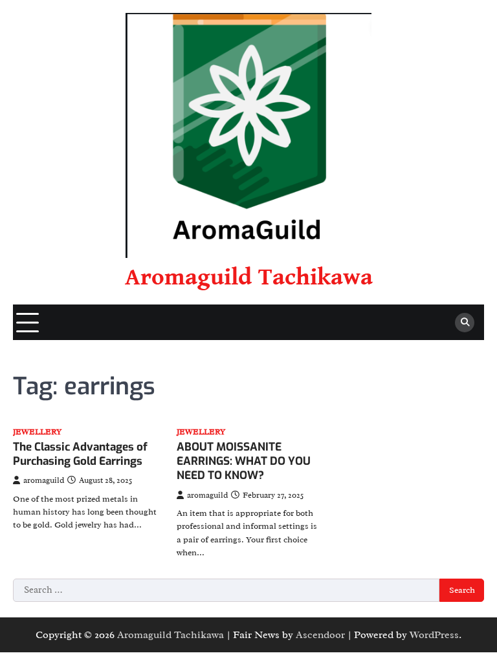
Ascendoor (320, 634)
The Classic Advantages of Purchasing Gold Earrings (80, 454)
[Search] (464, 322)
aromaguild (43, 480)
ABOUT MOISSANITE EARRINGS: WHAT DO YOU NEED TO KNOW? (244, 462)
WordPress (434, 634)
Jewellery (37, 432)
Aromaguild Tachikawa (249, 277)
